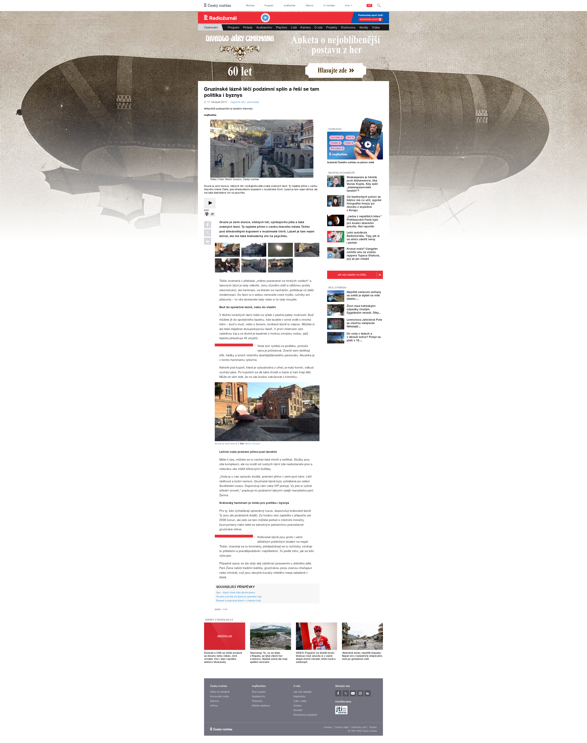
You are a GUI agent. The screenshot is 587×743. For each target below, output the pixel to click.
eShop (214, 705)
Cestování (211, 27)
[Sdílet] (212, 214)
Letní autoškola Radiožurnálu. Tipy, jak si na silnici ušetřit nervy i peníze (363, 237)
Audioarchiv (264, 27)
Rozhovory (348, 27)
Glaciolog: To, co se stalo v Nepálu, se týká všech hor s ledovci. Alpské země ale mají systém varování (269, 657)
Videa (376, 27)
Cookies (328, 727)
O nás (318, 27)
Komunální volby (219, 696)
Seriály (363, 27)
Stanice (309, 5)
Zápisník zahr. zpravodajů (245, 102)
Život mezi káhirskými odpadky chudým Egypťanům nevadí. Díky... (364, 309)
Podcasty (257, 701)
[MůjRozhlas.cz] (210, 115)
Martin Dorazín (233, 179)
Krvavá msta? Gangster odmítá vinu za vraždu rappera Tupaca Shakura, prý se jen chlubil (363, 253)
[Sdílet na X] (207, 232)
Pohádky (334, 143)
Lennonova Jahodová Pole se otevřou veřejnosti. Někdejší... (364, 323)
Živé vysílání (336, 148)
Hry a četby (335, 137)
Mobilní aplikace (261, 705)
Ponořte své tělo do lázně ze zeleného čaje (239, 596)
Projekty (331, 27)
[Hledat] (379, 5)
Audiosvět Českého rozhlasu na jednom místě (350, 162)
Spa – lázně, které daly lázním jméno (235, 592)
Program (269, 5)
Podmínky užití (358, 727)
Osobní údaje (342, 727)
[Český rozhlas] (217, 5)
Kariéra (297, 705)
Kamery (305, 27)
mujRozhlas (289, 5)
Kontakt (298, 710)
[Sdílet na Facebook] (207, 224)
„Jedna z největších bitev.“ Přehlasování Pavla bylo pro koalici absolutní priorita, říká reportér (364, 221)
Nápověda (299, 696)
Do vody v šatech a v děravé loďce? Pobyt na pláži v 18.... (364, 337)
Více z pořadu (337, 287)
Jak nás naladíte (303, 691)
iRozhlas (250, 5)
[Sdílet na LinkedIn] (207, 241)
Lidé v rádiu (300, 701)
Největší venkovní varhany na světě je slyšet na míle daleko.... (364, 295)
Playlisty (281, 27)
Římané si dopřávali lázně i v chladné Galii (238, 600)
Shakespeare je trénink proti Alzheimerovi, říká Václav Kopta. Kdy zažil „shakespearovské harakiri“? (362, 184)
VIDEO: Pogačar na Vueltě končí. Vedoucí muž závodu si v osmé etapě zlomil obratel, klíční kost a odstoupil (316, 657)
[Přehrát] (210, 203)
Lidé (294, 27)
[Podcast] (207, 214)
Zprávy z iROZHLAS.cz (219, 619)
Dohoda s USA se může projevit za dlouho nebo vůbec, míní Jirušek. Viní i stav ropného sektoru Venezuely (223, 657)
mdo (225, 609)
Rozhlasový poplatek (305, 714)
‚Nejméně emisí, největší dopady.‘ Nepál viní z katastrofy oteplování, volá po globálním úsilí (362, 655)
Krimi (349, 137)
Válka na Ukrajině (219, 691)
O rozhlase (329, 5)
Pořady (248, 27)
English (373, 727)
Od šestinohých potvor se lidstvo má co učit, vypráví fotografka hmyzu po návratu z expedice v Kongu (364, 203)
